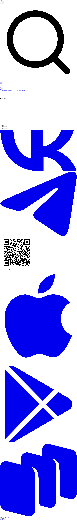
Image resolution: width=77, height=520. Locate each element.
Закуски (1, 82)
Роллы (1, 84)
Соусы (1, 89)
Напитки (24, 90)
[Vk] (38, 171)
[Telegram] (38, 235)
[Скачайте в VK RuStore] (38, 516)
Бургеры (1, 86)
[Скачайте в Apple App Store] (38, 365)
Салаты (1, 81)
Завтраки (1, 90)
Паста (15, 90)
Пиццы (1, 85)
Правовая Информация (11, 517)
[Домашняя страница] (4, 0)
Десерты (1, 88)
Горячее (10, 90)
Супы (1, 83)
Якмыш (1, 87)
